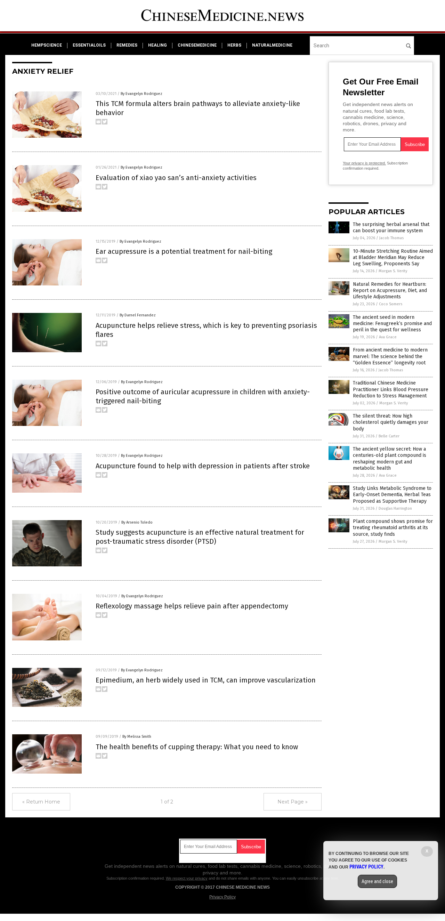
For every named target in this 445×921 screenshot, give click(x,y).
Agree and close (377, 881)
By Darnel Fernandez (138, 315)
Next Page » (292, 802)
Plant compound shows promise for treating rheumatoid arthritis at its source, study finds (393, 527)
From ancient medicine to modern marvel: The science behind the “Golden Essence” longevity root (390, 356)
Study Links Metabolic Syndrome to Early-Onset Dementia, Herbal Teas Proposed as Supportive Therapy (392, 494)
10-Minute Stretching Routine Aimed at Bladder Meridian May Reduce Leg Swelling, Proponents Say (393, 257)
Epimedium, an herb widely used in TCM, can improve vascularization (206, 680)
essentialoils (89, 45)
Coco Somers (390, 304)
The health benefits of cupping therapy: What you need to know (197, 747)
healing (157, 45)
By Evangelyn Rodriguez (141, 93)
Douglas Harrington (395, 508)
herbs (234, 45)
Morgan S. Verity (393, 271)
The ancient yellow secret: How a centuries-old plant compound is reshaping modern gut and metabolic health (389, 458)
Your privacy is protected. (364, 163)
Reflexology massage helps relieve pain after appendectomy (192, 606)
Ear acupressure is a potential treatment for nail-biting (184, 251)
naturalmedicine (272, 45)
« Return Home (41, 802)
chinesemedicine (197, 45)
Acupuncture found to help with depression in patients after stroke (203, 466)
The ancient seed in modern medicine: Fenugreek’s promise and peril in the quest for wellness (392, 323)
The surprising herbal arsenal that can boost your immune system (391, 227)
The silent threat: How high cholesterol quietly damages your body (390, 422)
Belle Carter (389, 436)
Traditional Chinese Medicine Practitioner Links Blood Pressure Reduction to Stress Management (390, 389)
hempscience (46, 45)
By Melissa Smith (136, 736)
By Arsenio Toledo (137, 522)
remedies (126, 45)
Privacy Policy (222, 897)
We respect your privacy (187, 878)
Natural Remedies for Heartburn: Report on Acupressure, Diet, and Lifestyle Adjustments (390, 290)
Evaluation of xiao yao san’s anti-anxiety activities (176, 177)
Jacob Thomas (391, 238)
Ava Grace (388, 337)
